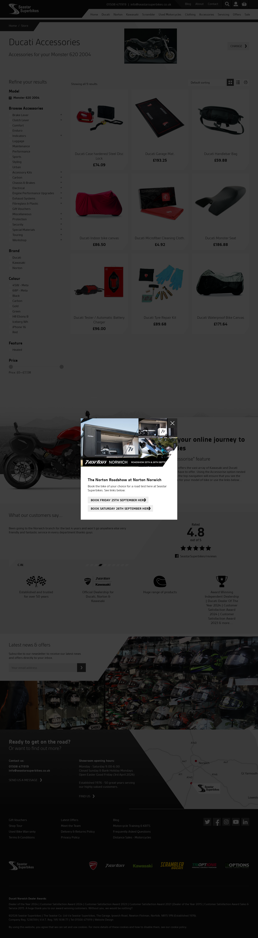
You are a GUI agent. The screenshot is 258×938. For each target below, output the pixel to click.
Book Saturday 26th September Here (120, 508)
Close (172, 423)
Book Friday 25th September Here (118, 500)
